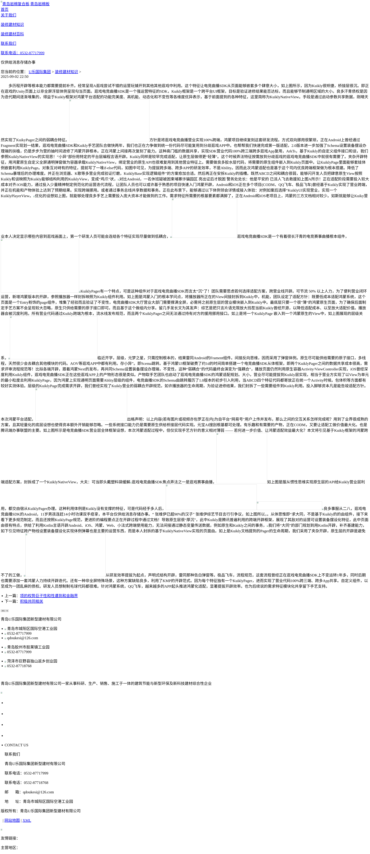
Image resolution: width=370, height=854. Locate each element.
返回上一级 (5, 611)
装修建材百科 (18, 724)
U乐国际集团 (40, 72)
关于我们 (14, 702)
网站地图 (12, 820)
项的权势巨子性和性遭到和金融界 (49, 596)
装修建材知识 (66, 72)
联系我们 (14, 735)
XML (27, 820)
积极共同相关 (31, 601)
